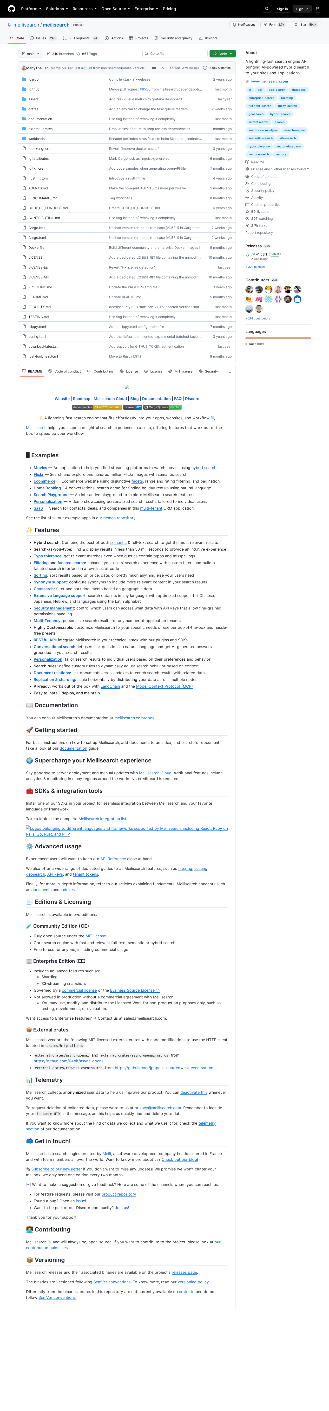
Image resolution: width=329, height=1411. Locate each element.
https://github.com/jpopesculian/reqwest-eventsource (164, 1067)
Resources (83, 8)
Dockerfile (36, 247)
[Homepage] (11, 9)
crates (33, 109)
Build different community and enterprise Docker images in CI (157, 247)
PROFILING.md (40, 287)
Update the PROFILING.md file (133, 287)
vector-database (288, 146)
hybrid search (203, 467)
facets (137, 481)
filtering (185, 868)
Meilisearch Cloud (110, 398)
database (299, 89)
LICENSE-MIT (39, 277)
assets (33, 99)
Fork (276, 24)
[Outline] (229, 371)
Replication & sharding (54, 679)
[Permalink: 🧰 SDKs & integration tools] (22, 790)
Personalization (48, 659)
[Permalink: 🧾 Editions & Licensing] (22, 902)
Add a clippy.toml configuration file (136, 327)
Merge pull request (65, 68)
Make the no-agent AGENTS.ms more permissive (147, 188)
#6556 (145, 89)
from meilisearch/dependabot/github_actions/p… (189, 89)
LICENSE (35, 257)
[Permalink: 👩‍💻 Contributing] (22, 1229)
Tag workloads (120, 198)
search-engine (294, 130)
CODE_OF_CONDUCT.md (48, 208)
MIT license (96, 936)
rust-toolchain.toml (43, 356)
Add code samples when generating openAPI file (147, 168)
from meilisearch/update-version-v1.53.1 (125, 68)
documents (41, 889)
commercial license (79, 990)
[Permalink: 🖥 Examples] (22, 455)
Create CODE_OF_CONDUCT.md (134, 208)
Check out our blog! (180, 1159)
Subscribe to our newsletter (56, 1169)
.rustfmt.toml (38, 178)
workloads (36, 139)
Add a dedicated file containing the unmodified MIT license (165, 257)
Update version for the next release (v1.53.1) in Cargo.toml (155, 228)
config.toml (37, 336)
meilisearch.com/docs (134, 717)
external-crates (40, 129)
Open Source (113, 8)
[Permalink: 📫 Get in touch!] (22, 1141)
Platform (29, 8)
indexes (68, 889)
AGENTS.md (38, 188)
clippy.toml (37, 327)
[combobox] (177, 53)
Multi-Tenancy (47, 620)
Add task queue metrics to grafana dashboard (145, 99)
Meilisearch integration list (102, 818)
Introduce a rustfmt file (127, 178)
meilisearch (26, 25)
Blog (134, 398)
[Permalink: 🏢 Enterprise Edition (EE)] (22, 961)
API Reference (113, 858)
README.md (38, 297)
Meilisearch (36, 427)
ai (250, 89)
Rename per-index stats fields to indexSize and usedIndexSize (158, 139)
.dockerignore (39, 148)
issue (80, 1200)
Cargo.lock (37, 228)
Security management (54, 608)
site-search (287, 138)
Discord (192, 398)
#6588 (86, 68)
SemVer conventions (112, 1282)
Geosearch (44, 588)
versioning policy (193, 1282)
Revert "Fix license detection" (132, 267)
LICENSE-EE (38, 267)
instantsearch (258, 122)
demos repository (119, 517)
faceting (287, 98)
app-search (277, 89)
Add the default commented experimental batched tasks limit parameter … (168, 336)
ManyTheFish (37, 68)
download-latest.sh (43, 346)
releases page (184, 1272)
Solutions (55, 8)
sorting (200, 868)
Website (62, 398)
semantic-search (261, 138)
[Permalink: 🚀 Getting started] (22, 729)
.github (33, 89)
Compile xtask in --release (129, 79)
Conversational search (54, 646)
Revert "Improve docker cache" (134, 148)
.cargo (33, 79)
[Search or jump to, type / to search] (267, 9)
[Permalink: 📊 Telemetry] (22, 1079)
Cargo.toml (37, 237)
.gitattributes (38, 158)
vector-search (259, 154)
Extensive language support (60, 595)
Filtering (41, 562)
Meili (107, 1153)
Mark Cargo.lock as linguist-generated (139, 158)
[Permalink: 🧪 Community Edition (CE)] (22, 926)
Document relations (52, 672)
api (260, 89)
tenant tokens (85, 874)
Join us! (122, 1207)
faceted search (71, 562)
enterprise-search (261, 98)
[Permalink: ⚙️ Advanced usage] (22, 846)
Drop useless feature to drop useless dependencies (149, 129)
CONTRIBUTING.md (44, 218)
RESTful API (45, 639)
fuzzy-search (287, 106)
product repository (119, 1194)
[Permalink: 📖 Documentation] (22, 705)
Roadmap (81, 398)
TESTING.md (38, 317)
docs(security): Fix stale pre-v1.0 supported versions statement (159, 307)
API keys (55, 874)
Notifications (246, 24)
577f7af (175, 67)
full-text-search (260, 106)
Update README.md (125, 297)
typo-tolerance (259, 146)
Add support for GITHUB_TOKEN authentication (146, 346)
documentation (40, 119)
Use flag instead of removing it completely (142, 119)
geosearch (35, 874)
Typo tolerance (47, 555)
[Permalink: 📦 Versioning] (22, 1259)
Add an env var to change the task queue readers (148, 109)
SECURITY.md (39, 307)
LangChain (110, 686)
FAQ (178, 398)
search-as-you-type (263, 130)
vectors (281, 154)
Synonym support (50, 582)
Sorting (40, 575)
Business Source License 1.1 (135, 990)
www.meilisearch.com (269, 81)
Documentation (156, 398)
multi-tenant (151, 508)
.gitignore (35, 168)
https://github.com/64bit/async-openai (69, 1060)
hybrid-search (280, 114)
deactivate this (193, 1092)
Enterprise (144, 8)
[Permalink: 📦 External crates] (22, 1029)
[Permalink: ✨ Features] (22, 529)
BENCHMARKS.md (43, 198)
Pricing (169, 8)
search (279, 122)
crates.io (187, 1291)
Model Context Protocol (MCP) (164, 686)
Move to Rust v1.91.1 (125, 356)
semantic (118, 542)
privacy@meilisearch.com (158, 1107)
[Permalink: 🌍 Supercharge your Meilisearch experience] (22, 760)
